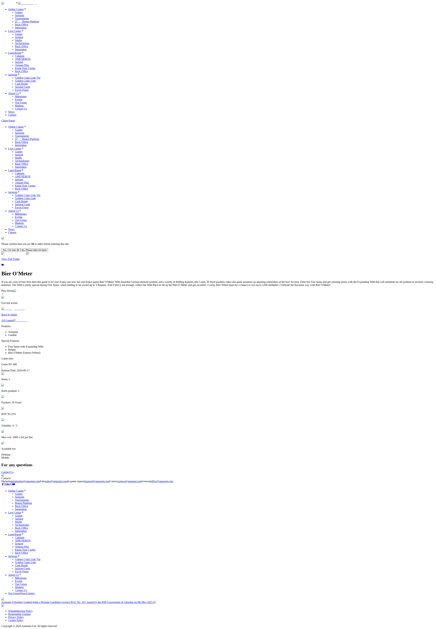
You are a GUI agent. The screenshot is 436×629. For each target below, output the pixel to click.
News (11, 111)
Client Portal (8, 120)
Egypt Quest (21, 90)
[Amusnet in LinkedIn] (8, 484)
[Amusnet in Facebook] (2, 484)
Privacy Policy (16, 617)
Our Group (21, 102)
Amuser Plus (22, 65)
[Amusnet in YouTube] (13, 484)
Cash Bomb (21, 83)
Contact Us (21, 108)
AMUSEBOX (23, 59)
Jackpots (19, 15)
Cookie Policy (16, 620)
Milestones (21, 96)
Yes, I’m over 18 (11, 250)
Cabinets (19, 55)
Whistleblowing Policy (20, 611)
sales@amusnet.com (56, 481)
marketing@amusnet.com (26, 481)
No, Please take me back (34, 250)
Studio (18, 40)
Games (18, 12)
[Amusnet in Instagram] (5, 484)
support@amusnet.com (97, 481)
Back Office (21, 24)
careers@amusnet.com (130, 481)
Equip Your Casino (25, 68)
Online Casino (16, 9)
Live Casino (14, 31)
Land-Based (14, 52)
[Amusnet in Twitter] (11, 484)
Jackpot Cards (22, 86)
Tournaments (22, 18)
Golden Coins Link (25, 80)
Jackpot (19, 37)
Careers (12, 114)
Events (18, 99)
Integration (21, 27)
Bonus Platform (30, 21)
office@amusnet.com (161, 481)
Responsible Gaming (19, 614)
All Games (7, 320)
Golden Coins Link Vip (27, 77)
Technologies (22, 43)
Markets (19, 105)
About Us (13, 93)
